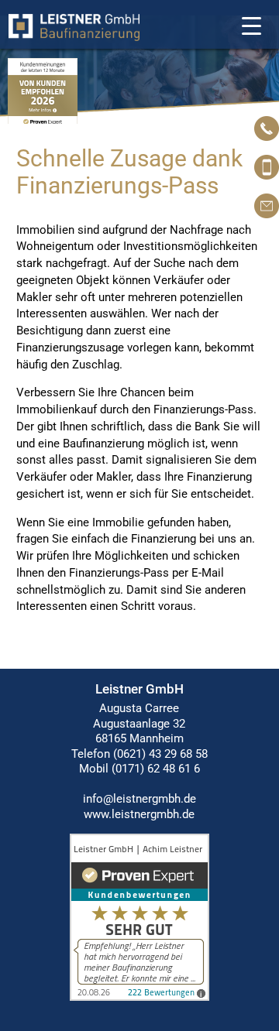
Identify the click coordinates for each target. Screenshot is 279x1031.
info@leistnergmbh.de (139, 799)
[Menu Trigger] (251, 25)
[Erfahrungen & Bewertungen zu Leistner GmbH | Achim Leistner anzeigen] (139, 997)
